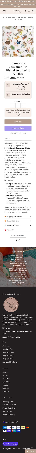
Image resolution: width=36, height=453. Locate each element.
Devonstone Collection (21, 94)
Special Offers (7, 349)
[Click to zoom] (30, 29)
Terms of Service (8, 414)
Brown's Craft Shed (23, 449)
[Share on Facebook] (17, 241)
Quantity (18, 101)
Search (5, 372)
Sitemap (5, 388)
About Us (5, 382)
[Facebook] (3, 439)
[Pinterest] (6, 439)
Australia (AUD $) (11, 422)
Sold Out (18, 122)
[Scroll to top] (32, 448)
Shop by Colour (8, 352)
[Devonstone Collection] (8, 95)
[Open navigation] (4, 11)
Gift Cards (6, 379)
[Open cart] (32, 11)
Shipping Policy (8, 402)
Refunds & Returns (9, 405)
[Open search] (26, 11)
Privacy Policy (7, 411)
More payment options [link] (18, 133)
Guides (5, 385)
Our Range (6, 346)
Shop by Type (7, 359)
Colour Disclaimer (9, 408)
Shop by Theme (8, 356)
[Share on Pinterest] (19, 241)
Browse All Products (9, 362)
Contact (5, 391)
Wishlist (5, 375)
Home (5, 17)
